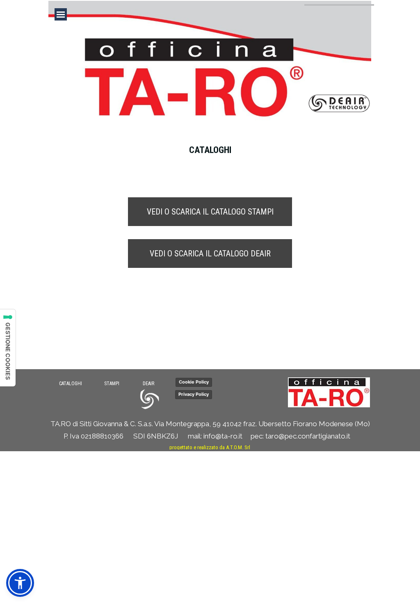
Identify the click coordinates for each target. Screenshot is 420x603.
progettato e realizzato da (209, 447)
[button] (269, 391)
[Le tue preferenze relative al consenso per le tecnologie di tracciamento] (8, 347)
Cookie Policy (194, 382)
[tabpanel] (210, 157)
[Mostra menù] (61, 14)
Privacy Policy (193, 394)
